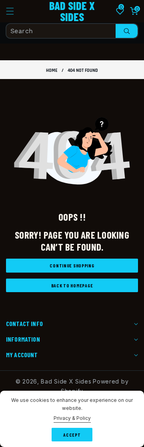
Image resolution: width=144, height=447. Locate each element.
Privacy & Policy (72, 418)
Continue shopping (72, 265)
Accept (71, 434)
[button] (15, 11)
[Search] (127, 31)
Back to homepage (72, 285)
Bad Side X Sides (66, 381)
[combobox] (72, 31)
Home (52, 70)
